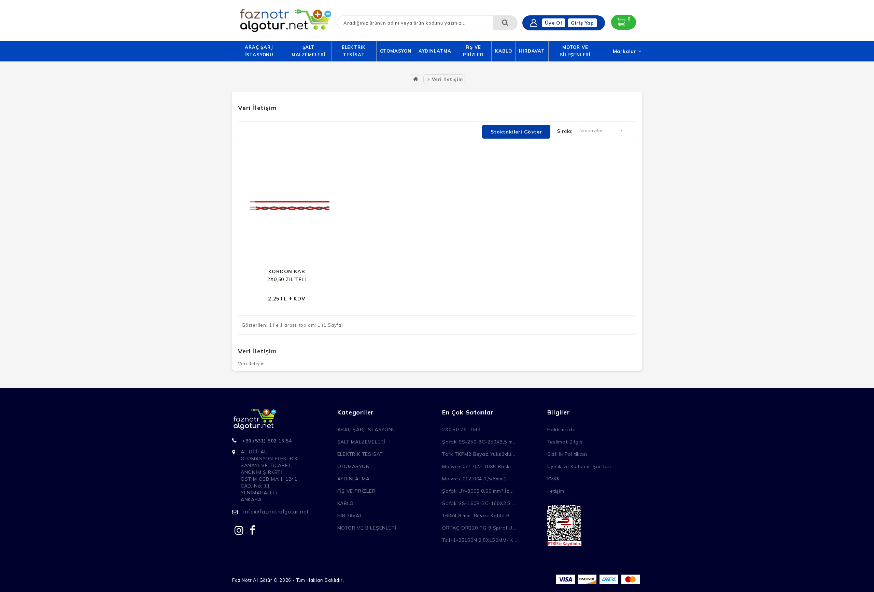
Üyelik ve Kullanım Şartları (579, 466)
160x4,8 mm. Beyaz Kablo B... (477, 515)
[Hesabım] (533, 23)
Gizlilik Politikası (567, 454)
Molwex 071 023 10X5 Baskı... (478, 466)
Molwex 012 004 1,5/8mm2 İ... (478, 479)
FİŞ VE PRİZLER (473, 50)
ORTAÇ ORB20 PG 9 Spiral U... (479, 528)
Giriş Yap (582, 23)
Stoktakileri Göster (516, 132)
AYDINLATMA (435, 51)
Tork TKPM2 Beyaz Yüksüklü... (478, 454)
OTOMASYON (395, 51)
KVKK (553, 479)
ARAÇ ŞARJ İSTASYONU (258, 50)
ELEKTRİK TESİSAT (354, 50)
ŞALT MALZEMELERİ (309, 50)
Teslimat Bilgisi (565, 442)
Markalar (625, 51)
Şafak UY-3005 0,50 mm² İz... (477, 491)
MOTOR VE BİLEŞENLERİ (575, 50)
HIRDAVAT (532, 51)
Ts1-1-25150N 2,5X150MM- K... (479, 540)
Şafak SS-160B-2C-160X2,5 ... (479, 503)
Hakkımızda (561, 429)
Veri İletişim (447, 79)
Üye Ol (553, 23)
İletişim (555, 491)
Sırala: (565, 131)
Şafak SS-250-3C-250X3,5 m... (479, 442)
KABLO (503, 51)
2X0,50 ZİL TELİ (286, 279)
